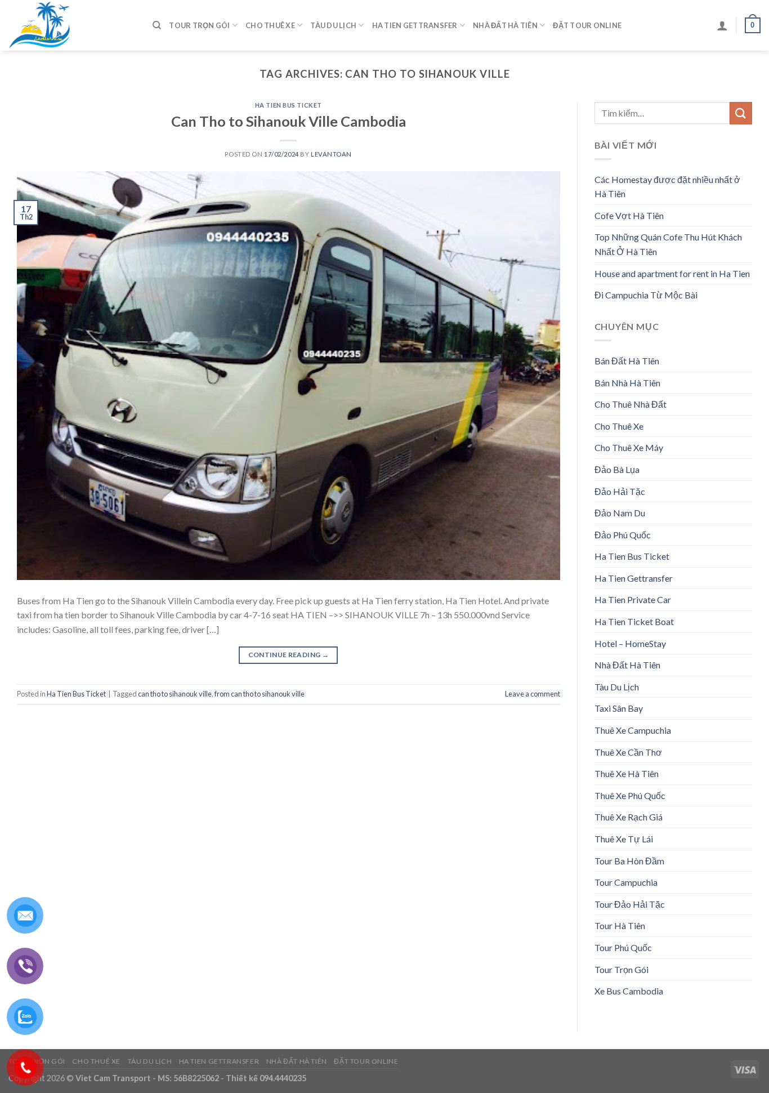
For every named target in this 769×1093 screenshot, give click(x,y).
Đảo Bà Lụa (617, 469)
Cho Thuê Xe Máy (628, 447)
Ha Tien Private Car (632, 599)
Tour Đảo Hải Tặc (629, 904)
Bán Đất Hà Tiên (626, 360)
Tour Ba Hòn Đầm (629, 860)
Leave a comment (532, 693)
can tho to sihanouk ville (175, 693)
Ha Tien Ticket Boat (634, 621)
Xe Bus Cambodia (628, 990)
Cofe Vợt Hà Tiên (629, 215)
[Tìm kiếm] (157, 25)
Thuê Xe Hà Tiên (626, 773)
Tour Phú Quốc (623, 947)
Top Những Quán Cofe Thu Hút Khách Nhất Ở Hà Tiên (668, 244)
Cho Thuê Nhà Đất (630, 404)
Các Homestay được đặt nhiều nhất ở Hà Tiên (667, 186)
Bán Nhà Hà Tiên (627, 382)
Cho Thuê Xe (270, 25)
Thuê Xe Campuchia (632, 730)
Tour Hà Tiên (619, 925)
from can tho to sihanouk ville (259, 693)
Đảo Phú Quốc (622, 534)
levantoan (331, 154)
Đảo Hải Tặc (619, 491)
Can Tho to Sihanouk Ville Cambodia (288, 121)
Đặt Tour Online (587, 25)
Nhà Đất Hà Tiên (505, 25)
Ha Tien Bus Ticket (288, 105)
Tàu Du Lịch (333, 25)
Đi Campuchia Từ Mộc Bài (646, 294)
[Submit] (741, 113)
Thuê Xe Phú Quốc (629, 795)
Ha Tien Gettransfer (415, 25)
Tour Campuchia (626, 882)
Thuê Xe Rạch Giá (628, 816)
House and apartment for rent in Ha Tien (672, 273)
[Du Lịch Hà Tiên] (72, 25)
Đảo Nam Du (619, 512)
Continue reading (288, 654)
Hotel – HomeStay (630, 643)
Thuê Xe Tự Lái (623, 838)
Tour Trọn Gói (199, 25)
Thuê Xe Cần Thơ (628, 752)
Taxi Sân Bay (618, 708)
